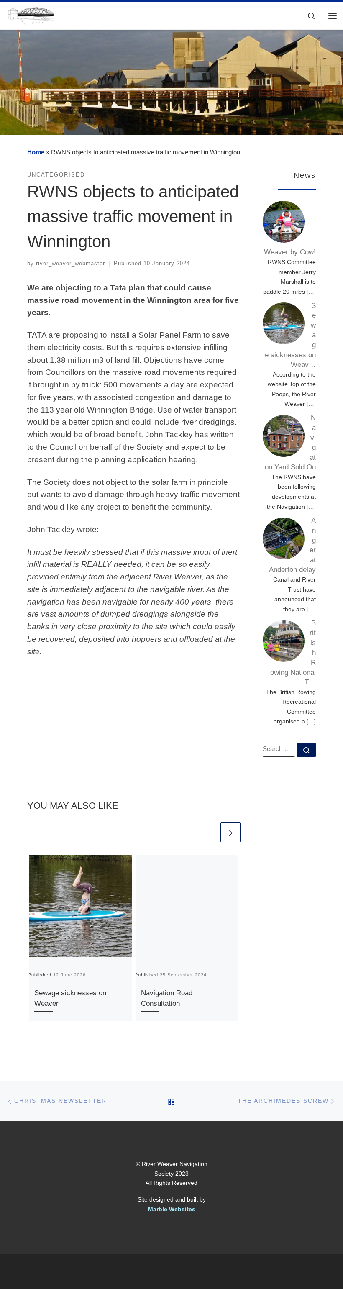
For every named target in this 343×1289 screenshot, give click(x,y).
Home (35, 152)
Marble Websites (171, 1209)
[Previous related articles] (209, 832)
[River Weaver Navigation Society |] (30, 15)
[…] (311, 292)
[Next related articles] (230, 832)
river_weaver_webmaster (70, 263)
